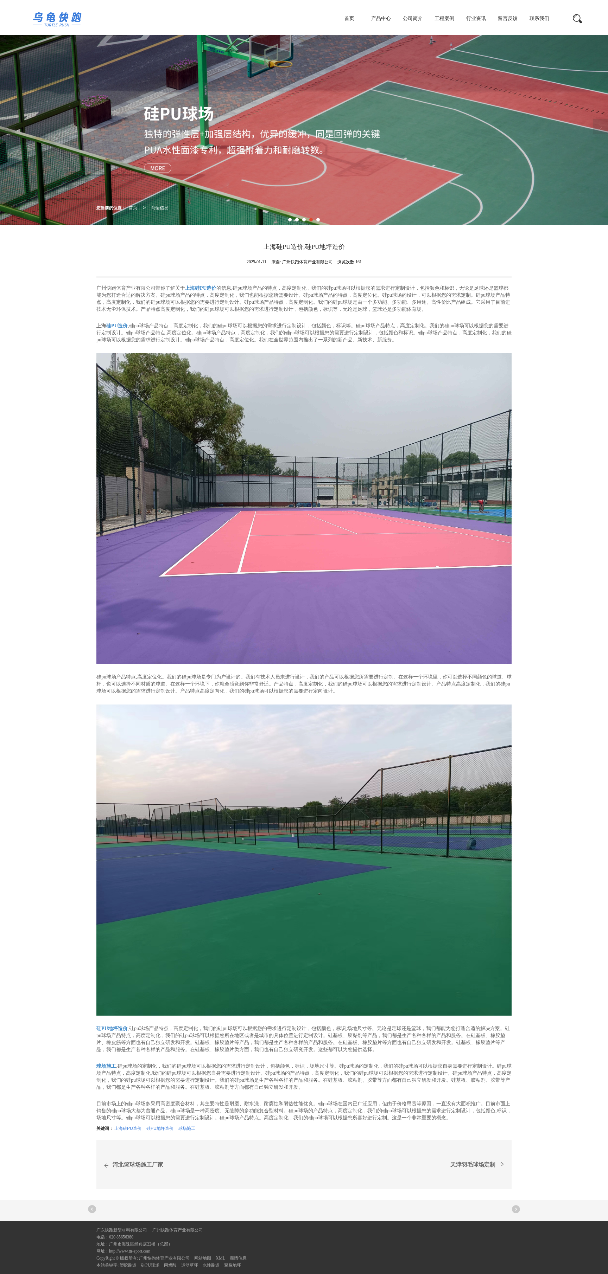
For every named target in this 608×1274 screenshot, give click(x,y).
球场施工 (186, 1128)
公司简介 (413, 18)
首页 (349, 18)
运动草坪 (189, 1265)
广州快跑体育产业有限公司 (164, 1258)
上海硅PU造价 (127, 1128)
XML (220, 1258)
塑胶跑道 (128, 1265)
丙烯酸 (170, 1265)
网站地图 (202, 1258)
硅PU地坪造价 (159, 1128)
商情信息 (159, 207)
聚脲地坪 (232, 1265)
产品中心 (381, 18)
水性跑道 (211, 1265)
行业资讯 (476, 18)
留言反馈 (508, 18)
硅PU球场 (150, 1265)
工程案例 (444, 18)
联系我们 (539, 18)
